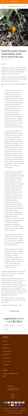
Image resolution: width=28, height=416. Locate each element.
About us (5, 341)
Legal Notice (6, 364)
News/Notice (6, 347)
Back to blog (15, 311)
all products (6, 344)
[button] (3, 6)
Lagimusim (8, 408)
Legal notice (10, 412)
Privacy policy (7, 410)
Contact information (18, 412)
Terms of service (14, 410)
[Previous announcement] (2, 2)
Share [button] (4, 64)
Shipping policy (7, 351)
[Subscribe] (23, 329)
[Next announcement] (25, 2)
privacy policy (6, 358)
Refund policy (6, 354)
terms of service (7, 361)
